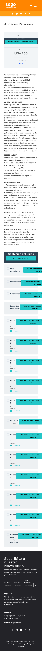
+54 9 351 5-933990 (11, 618)
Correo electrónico (27, 581)
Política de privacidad (12, 623)
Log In (21, 63)
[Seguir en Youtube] (21, 13)
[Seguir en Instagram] (16, 13)
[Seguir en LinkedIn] (25, 13)
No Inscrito (21, 39)
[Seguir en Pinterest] (29, 13)
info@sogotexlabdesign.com (14, 616)
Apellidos (17, 582)
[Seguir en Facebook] (12, 13)
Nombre (6, 582)
